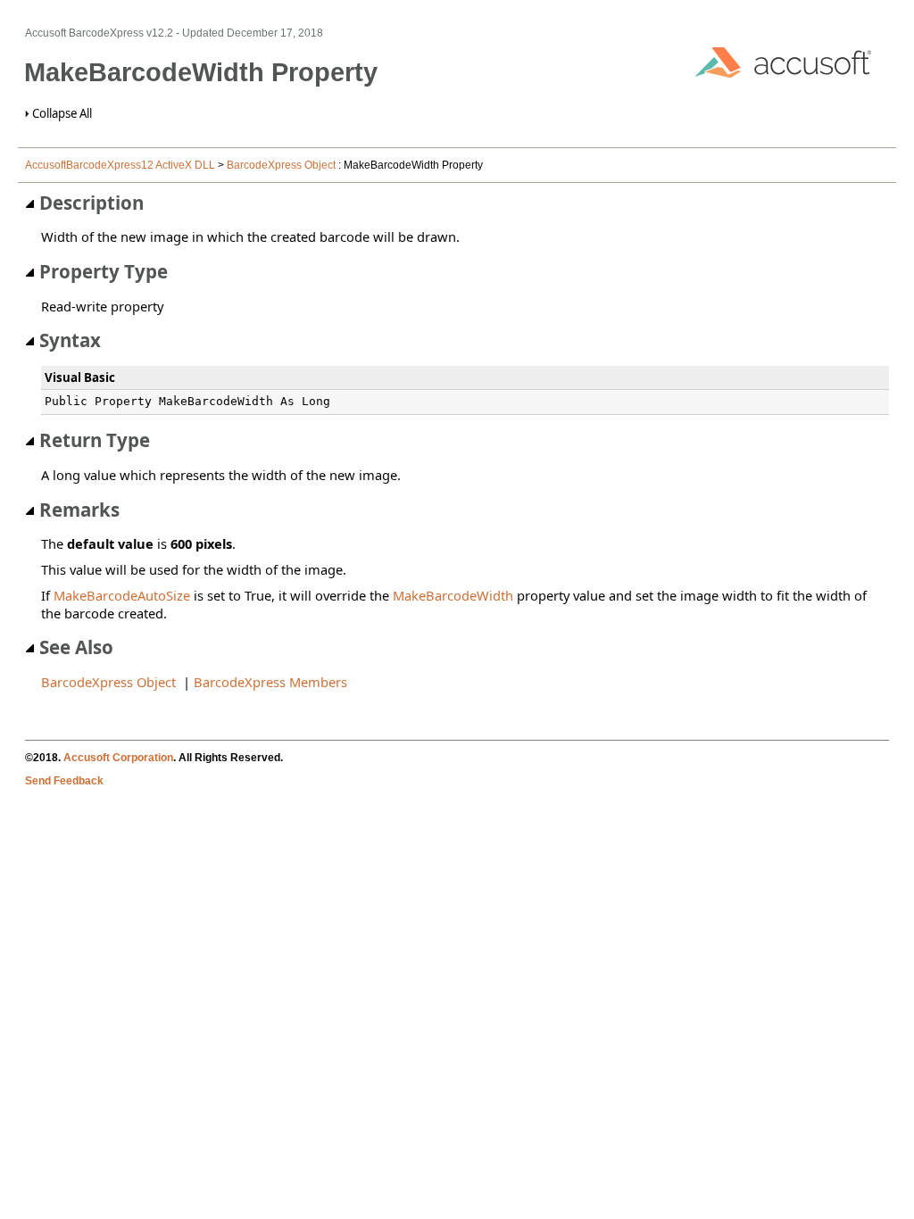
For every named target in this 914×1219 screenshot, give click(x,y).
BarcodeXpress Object (281, 165)
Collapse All (62, 113)
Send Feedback (64, 781)
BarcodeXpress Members (270, 682)
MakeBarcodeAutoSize (122, 595)
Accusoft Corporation (118, 757)
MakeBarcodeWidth (453, 595)
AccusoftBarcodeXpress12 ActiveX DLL (120, 165)
